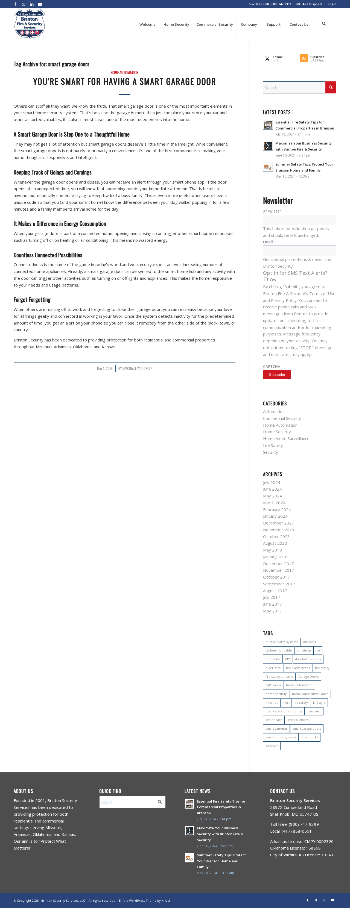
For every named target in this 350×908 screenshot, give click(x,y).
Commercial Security (282, 418)
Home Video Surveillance (286, 438)
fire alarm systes (298, 668)
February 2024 (277, 509)
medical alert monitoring (284, 711)
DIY (287, 659)
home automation (299, 685)
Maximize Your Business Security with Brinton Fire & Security (220, 834)
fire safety (322, 668)
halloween (273, 685)
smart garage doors (307, 728)
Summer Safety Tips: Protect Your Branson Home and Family (221, 861)
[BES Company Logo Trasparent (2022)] (30, 24)
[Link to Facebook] (15, 4)
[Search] (324, 24)
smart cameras (276, 728)
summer (272, 746)
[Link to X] (23, 4)
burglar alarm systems (282, 642)
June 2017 (272, 604)
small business (297, 720)
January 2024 (275, 516)
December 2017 (278, 563)
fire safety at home (279, 676)
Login (332, 4)
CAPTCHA (271, 366)
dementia (273, 659)
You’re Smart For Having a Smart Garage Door (124, 81)
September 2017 (279, 583)
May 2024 (272, 496)
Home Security (277, 431)
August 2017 (275, 590)
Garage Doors (308, 676)
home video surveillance (310, 694)
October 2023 (276, 536)
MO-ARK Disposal (309, 4)
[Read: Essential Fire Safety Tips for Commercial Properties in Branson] (268, 125)
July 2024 (271, 482)
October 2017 (276, 577)
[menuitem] (309, 4)
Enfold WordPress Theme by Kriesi (144, 900)
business (309, 642)
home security (276, 694)
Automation (274, 411)
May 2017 (272, 611)
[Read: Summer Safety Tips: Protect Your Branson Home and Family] (268, 167)
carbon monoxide (279, 650)
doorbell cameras (308, 659)
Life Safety (273, 445)
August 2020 (275, 543)
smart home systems (281, 737)
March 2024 (274, 502)
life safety (301, 702)
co (318, 650)
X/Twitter (272, 211)
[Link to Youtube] (40, 4)
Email (268, 241)
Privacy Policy (284, 300)
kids (285, 702)
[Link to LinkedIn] (32, 4)
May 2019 (272, 550)
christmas (304, 650)
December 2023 (278, 523)
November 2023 (278, 529)
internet (272, 702)
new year (314, 711)
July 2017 (271, 597)
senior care (274, 720)
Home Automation (124, 72)
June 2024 (272, 489)
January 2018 (275, 556)
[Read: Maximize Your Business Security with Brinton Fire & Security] (268, 146)
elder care (273, 668)
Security (270, 452)
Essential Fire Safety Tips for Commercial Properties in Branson (221, 807)
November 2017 (278, 570)
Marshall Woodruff (137, 368)
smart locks (309, 737)
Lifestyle (319, 702)
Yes (273, 279)
